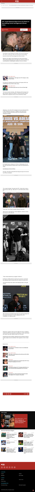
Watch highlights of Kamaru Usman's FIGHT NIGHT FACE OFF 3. (20, 421)
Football (8, 432)
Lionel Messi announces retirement (11, 443)
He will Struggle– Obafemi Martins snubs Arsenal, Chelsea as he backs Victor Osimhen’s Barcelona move (28, 444)
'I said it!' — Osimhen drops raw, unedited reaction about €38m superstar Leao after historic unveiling (29, 436)
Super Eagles (21, 475)
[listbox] (17, 428)
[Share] (29, 30)
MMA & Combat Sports (5, 5)
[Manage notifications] (33, 490)
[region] (17, 428)
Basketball (2, 475)
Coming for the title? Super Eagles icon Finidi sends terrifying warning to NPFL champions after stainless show (28, 451)
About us (2, 479)
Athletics (20, 473)
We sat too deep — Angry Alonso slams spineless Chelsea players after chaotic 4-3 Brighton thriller (11, 451)
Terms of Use (21, 479)
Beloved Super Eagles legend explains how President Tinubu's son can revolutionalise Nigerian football (12, 436)
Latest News (3, 3)
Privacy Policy (3, 481)
